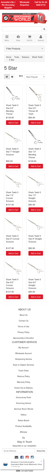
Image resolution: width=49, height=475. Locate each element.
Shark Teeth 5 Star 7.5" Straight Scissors (34, 196)
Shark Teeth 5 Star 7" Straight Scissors (12, 151)
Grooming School (23, 403)
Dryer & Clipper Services (23, 364)
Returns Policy (23, 376)
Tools (16, 57)
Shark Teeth (37, 57)
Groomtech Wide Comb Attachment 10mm (26, 464)
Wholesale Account (23, 353)
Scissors (25, 57)
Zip (23, 437)
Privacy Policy (23, 332)
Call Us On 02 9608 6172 (41, 3)
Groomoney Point (23, 397)
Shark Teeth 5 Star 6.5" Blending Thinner (12, 109)
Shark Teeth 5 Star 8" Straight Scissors (35, 238)
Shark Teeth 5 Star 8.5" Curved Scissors (12, 283)
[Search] (44, 29)
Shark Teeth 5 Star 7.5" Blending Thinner (34, 153)
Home (8, 57)
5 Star (11, 59)
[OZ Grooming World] (24, 17)
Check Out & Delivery (23, 387)
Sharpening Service (23, 359)
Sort (20, 75)
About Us (23, 315)
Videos (23, 414)
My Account (24, 347)
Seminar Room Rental (23, 408)
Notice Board (23, 420)
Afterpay (23, 431)
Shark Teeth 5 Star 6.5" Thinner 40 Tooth (34, 109)
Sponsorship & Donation (23, 338)
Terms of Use (23, 326)
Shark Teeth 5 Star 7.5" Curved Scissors (12, 196)
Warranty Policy (23, 382)
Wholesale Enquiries (24, 3)
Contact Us (23, 320)
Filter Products (13, 48)
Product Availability (23, 426)
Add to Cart (13, 122)
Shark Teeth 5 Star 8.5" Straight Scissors (34, 283)
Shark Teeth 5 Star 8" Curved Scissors (12, 238)
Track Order (23, 370)
